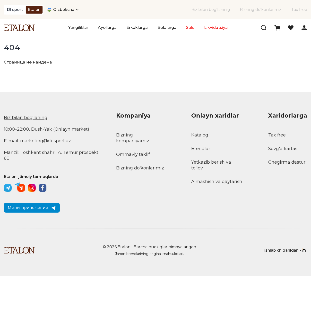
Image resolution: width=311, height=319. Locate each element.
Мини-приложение (28, 207)
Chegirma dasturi (287, 162)
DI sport (15, 9)
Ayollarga (107, 27)
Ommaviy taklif (133, 154)
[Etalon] (19, 27)
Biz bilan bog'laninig (210, 9)
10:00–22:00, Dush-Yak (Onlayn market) (46, 129)
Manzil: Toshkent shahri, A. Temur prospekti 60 (52, 155)
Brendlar (200, 148)
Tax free (299, 9)
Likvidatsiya (216, 27)
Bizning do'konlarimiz (260, 9)
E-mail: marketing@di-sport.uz (37, 141)
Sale (190, 27)
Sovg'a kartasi (283, 148)
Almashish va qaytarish (216, 181)
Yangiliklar (78, 27)
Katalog (199, 135)
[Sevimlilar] (291, 27)
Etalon (34, 9)
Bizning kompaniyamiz (132, 138)
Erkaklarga (137, 27)
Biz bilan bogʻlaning (25, 117)
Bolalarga (166, 27)
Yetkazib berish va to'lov (211, 165)
